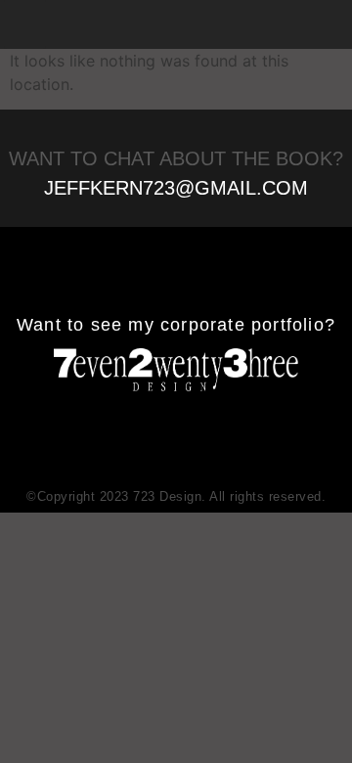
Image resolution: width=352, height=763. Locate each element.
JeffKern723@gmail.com (176, 188)
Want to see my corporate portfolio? (176, 325)
